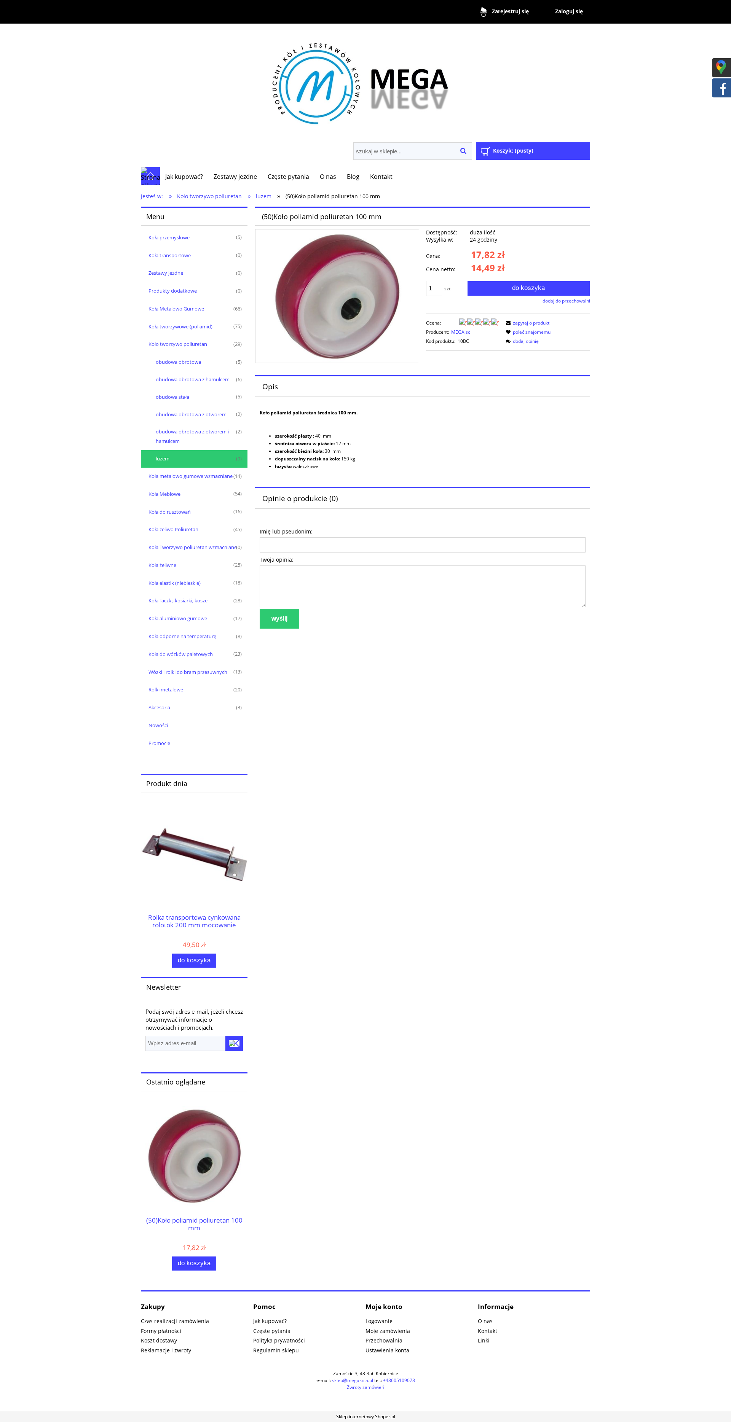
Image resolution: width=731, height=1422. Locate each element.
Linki (484, 1340)
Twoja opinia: (277, 559)
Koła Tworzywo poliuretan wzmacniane (192, 547)
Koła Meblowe (164, 493)
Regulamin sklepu (276, 1350)
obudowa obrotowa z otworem (191, 414)
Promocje (159, 743)
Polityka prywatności (279, 1340)
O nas (485, 1321)
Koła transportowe (169, 255)
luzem (162, 458)
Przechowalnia (384, 1340)
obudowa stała (172, 396)
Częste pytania (271, 1330)
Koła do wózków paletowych (180, 654)
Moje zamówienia (388, 1330)
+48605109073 (399, 1380)
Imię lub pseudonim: (286, 531)
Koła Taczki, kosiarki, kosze (177, 600)
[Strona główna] (365, 81)
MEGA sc (460, 332)
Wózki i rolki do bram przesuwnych (187, 672)
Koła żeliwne (162, 565)
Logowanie (379, 1321)
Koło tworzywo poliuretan (177, 344)
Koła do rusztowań (169, 511)
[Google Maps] (721, 67)
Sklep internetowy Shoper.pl (365, 1416)
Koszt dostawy (159, 1340)
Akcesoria (159, 707)
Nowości (158, 725)
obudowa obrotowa (178, 361)
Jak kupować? (270, 1321)
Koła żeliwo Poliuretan (173, 529)
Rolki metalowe (165, 689)
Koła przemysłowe (169, 237)
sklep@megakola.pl (352, 1380)
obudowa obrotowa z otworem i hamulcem (192, 436)
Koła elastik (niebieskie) (174, 583)
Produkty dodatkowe (172, 290)
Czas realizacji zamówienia (175, 1321)
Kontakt (487, 1330)
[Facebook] (721, 87)
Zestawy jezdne (165, 272)
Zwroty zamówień (365, 1387)
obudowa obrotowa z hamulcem (193, 379)
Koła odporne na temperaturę (182, 636)
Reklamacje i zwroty (166, 1350)
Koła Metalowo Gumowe (176, 308)
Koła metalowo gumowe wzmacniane (190, 476)
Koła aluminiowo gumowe (177, 618)
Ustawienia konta (387, 1350)
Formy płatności (161, 1330)
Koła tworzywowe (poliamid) (180, 326)
